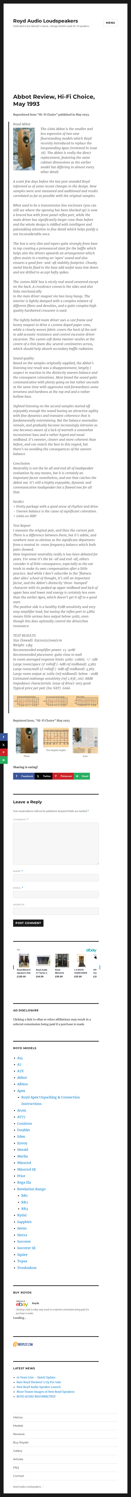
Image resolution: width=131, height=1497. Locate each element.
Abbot (22, 1078)
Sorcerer (24, 1241)
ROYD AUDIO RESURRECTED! (36, 1396)
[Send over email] (4, 760)
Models (18, 1425)
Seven (22, 1228)
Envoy (22, 1143)
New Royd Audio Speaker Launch (39, 1387)
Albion (22, 1084)
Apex (21, 1091)
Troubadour (27, 1268)
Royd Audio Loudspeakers (45, 21)
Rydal (21, 1215)
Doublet (23, 1130)
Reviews (19, 1434)
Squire (22, 1255)
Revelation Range (31, 1189)
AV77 (21, 1117)
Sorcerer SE (26, 1248)
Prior (21, 1176)
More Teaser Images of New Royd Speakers (46, 1391)
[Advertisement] (66, 68)
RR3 (24, 1209)
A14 (20, 1058)
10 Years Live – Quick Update (36, 1377)
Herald (22, 1150)
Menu (110, 22)
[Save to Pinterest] (4, 752)
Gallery (17, 1450)
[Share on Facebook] (4, 737)
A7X (20, 1071)
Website (19, 904)
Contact (18, 1476)
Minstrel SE (26, 1169)
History (18, 1417)
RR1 (24, 1196)
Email (18, 887)
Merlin (22, 1156)
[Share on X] (4, 744)
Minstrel (24, 1163)
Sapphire (24, 1222)
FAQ (16, 1467)
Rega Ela (24, 1182)
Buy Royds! (20, 1442)
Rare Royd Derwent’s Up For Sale (39, 1382)
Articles (18, 1459)
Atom (21, 1110)
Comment (21, 819)
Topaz (22, 1261)
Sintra (22, 1235)
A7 (19, 1064)
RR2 (24, 1202)
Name (18, 871)
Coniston (24, 1123)
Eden (21, 1136)
